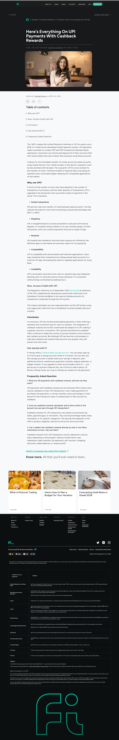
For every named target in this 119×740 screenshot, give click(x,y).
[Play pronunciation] (35, 549)
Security (92, 549)
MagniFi (41, 525)
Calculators (71, 522)
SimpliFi (41, 522)
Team (12, 522)
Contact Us (14, 527)
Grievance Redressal (85, 525)
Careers (13, 525)
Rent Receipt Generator (72, 531)
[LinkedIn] (103, 542)
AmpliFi (41, 520)
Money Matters (47, 20)
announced (75, 290)
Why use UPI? (34, 113)
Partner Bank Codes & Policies (103, 549)
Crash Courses (72, 525)
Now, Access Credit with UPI (40, 119)
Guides (35, 20)
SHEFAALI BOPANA (55, 48)
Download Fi (97, 4)
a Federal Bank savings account (55, 353)
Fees (83, 522)
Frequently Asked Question (40, 136)
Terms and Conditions (35, 666)
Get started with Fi (36, 131)
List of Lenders (45, 607)
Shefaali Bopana (40, 96)
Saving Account (58, 520)
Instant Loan (29, 520)
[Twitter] (98, 542)
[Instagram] (109, 542)
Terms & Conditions (83, 549)
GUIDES (13, 15)
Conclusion (33, 125)
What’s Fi (13, 520)
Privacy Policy (73, 549)
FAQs (83, 520)
